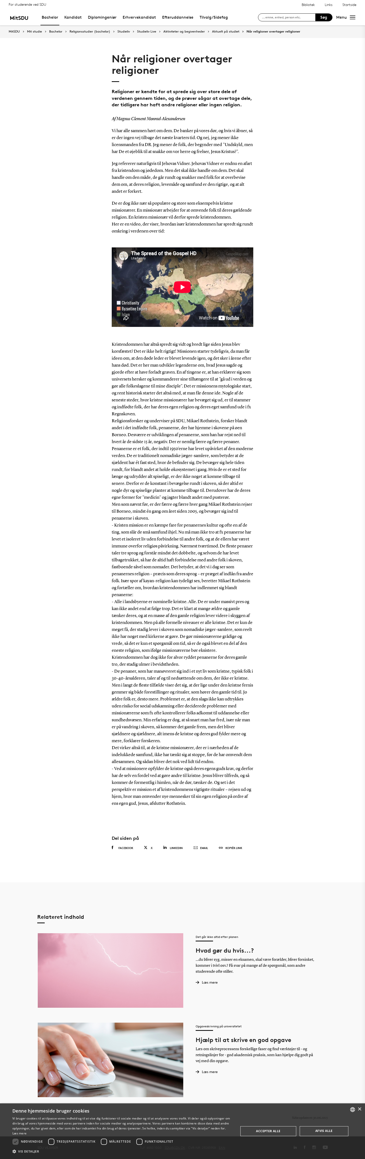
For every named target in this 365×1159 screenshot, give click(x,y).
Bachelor (50, 17)
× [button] (359, 1109)
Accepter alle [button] (268, 1131)
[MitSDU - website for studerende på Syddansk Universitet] (19, 17)
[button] (122, 1152)
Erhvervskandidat (139, 17)
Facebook (125, 848)
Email (204, 848)
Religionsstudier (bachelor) (90, 31)
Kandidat (73, 17)
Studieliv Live (146, 31)
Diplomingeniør (102, 17)
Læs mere (19, 1133)
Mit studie (34, 31)
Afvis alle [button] (324, 1131)
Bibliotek (308, 4)
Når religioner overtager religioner (273, 31)
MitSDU (14, 31)
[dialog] (182, 1131)
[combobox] (352, 1109)
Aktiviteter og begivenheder (184, 31)
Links (328, 4)
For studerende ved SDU (27, 4)
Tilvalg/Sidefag (214, 17)
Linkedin (176, 848)
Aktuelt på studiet (225, 31)
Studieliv (123, 31)
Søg (323, 17)
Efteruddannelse (177, 17)
